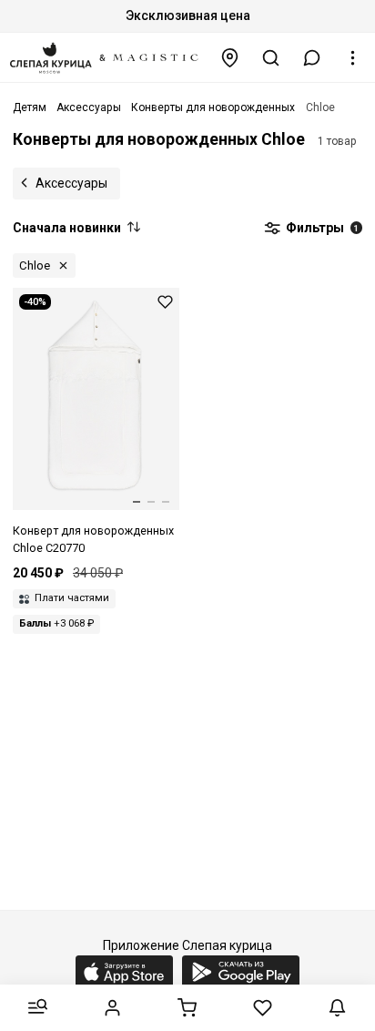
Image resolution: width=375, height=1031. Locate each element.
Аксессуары (71, 183)
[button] (312, 58)
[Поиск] (271, 58)
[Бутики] (230, 58)
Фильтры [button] (321, 227)
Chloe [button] (34, 265)
